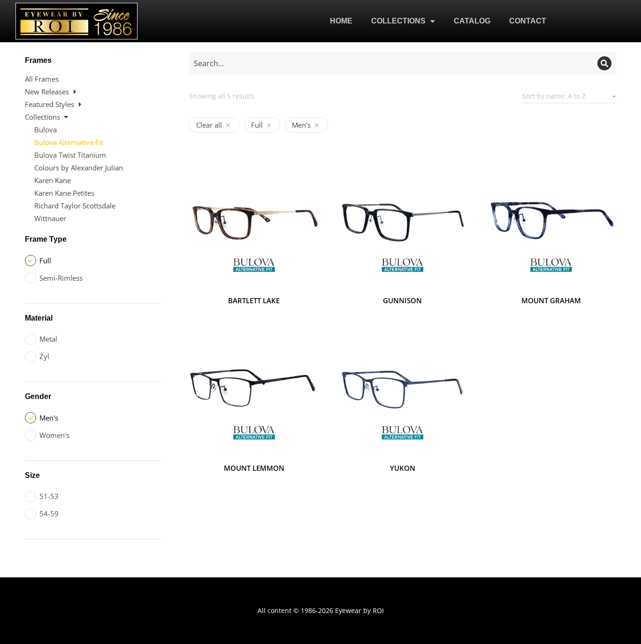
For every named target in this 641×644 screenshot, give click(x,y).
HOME (341, 21)
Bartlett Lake (254, 300)
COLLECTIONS (398, 21)
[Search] (604, 63)
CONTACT (527, 21)
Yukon (402, 468)
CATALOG (472, 21)
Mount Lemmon (254, 468)
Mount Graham (551, 300)
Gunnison (402, 300)
